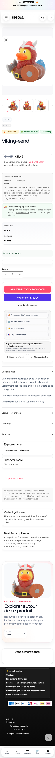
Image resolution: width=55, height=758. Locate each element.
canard (7, 240)
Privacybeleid (19, 730)
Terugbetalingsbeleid (19, 726)
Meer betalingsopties (27, 305)
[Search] (42, 17)
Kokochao (10, 722)
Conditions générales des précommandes (25, 691)
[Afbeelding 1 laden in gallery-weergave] (13, 105)
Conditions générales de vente (20, 687)
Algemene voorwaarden (19, 734)
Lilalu (7, 230)
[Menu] (6, 17)
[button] (51, 17)
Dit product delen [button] (14, 478)
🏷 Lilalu (7, 119)
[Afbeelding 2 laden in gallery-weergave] (27, 105)
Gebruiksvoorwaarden (16, 694)
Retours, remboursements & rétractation (25, 683)
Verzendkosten (36, 162)
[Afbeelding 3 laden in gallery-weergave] (41, 105)
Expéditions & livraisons (17, 679)
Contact (10, 675)
